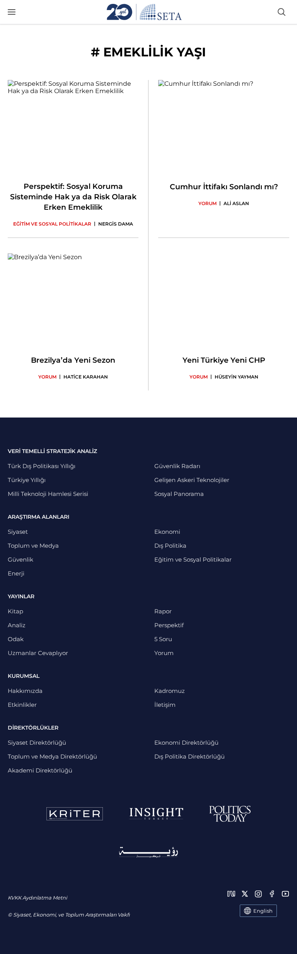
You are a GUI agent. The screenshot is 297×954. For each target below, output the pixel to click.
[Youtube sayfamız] (285, 893)
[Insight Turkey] (156, 814)
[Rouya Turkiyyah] (148, 852)
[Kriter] (74, 813)
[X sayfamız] (245, 894)
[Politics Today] (230, 814)
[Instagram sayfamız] (258, 894)
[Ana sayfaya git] (144, 12)
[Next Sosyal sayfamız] (231, 894)
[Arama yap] (281, 12)
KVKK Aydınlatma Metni (37, 898)
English (263, 911)
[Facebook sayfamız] (272, 893)
